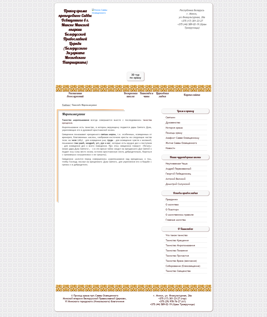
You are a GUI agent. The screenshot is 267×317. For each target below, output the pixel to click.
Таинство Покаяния (177, 250)
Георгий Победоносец (178, 173)
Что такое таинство (177, 235)
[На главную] (103, 11)
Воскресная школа (130, 94)
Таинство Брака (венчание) (181, 260)
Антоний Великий (176, 178)
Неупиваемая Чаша (176, 163)
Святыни (170, 117)
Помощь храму (174, 132)
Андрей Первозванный (178, 168)
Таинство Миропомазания (180, 245)
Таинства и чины (146, 94)
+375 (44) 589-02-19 (188, 24)
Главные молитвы (176, 219)
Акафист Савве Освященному (182, 137)
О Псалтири (172, 209)
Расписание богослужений (75, 94)
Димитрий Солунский (178, 184)
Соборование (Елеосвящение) (183, 266)
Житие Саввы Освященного (181, 143)
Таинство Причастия (177, 255)
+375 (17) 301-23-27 (192, 20)
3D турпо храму (135, 76)
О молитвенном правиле (180, 214)
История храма (174, 127)
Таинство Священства (178, 271)
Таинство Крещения (177, 240)
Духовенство (173, 122)
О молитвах (172, 204)
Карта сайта (192, 94)
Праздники (172, 199)
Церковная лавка (162, 94)
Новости (170, 148)
